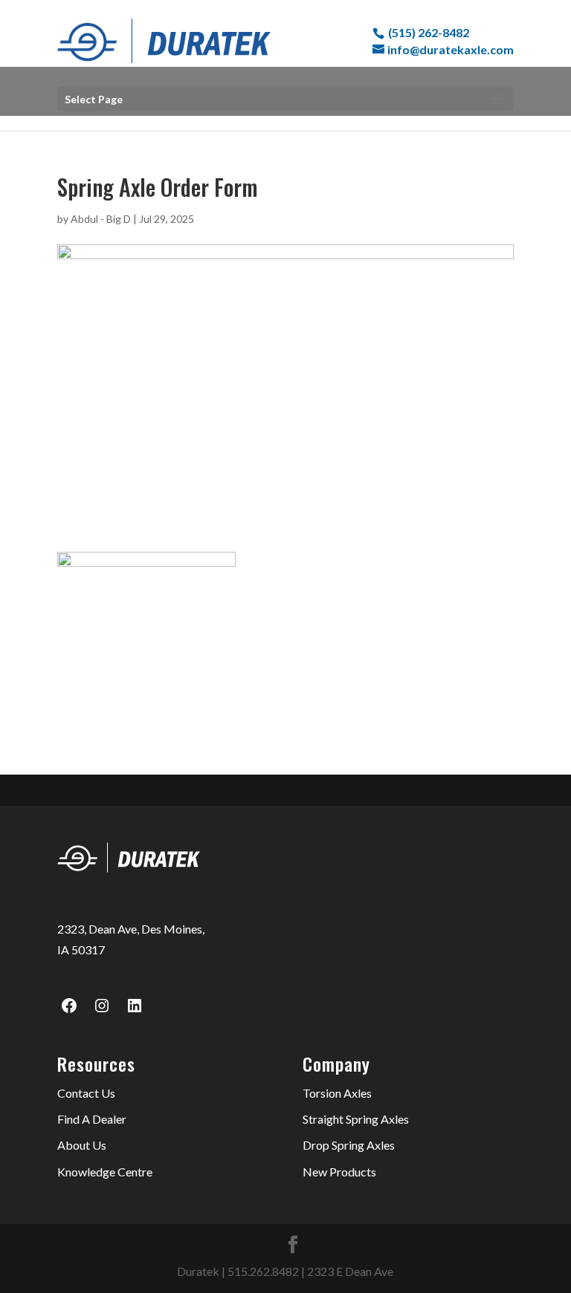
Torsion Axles (337, 1093)
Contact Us (86, 1093)
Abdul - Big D (101, 218)
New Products (339, 1172)
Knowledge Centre (104, 1172)
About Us (81, 1145)
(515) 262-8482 (428, 32)
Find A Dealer (91, 1119)
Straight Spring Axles (356, 1119)
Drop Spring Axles (349, 1145)
